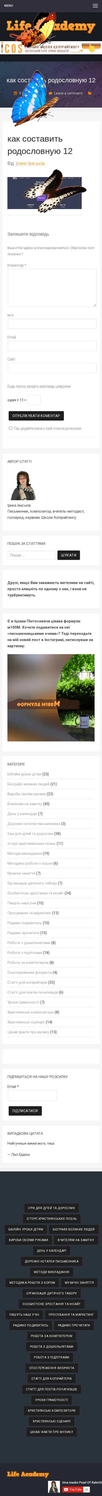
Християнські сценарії (26, 1022)
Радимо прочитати (23, 933)
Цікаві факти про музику (28, 1032)
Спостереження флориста (29, 972)
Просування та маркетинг (29, 913)
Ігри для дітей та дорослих (30, 833)
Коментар (16, 265)
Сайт (11, 359)
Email (11, 337)
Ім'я (10, 315)
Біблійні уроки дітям (24, 774)
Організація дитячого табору (32, 883)
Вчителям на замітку (24, 804)
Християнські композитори (30, 1012)
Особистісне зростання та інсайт (35, 893)
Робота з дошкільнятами (28, 943)
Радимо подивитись (24, 923)
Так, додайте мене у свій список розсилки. (48, 428)
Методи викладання (24, 853)
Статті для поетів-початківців (32, 992)
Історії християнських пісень (31, 843)
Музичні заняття (21, 873)
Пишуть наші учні (21, 903)
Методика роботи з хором (29, 863)
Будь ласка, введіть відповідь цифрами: (39, 386)
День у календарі (22, 814)
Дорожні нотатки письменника (33, 824)
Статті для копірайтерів (27, 982)
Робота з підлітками (24, 952)
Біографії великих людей (28, 784)
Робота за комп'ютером (28, 962)
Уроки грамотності (23, 1002)
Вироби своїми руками (26, 794)
